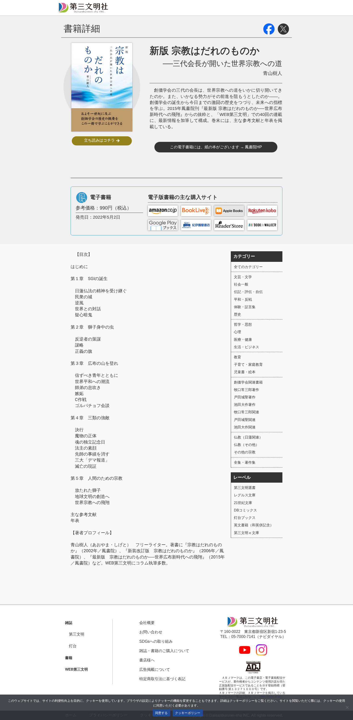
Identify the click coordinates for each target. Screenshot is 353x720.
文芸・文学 (243, 277)
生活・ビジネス (246, 347)
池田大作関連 (245, 427)
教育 (237, 357)
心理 (237, 332)
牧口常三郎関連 (246, 412)
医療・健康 (243, 339)
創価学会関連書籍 (248, 382)
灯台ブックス (245, 518)
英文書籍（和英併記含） (254, 525)
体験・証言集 (245, 307)
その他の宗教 (245, 452)
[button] (66, 623)
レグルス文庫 (245, 495)
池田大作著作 (245, 404)
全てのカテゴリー (248, 267)
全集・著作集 (245, 462)
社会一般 (241, 284)
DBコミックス (245, 510)
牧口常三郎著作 (246, 390)
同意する (161, 713)
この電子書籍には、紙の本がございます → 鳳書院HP (216, 147)
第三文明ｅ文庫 (246, 533)
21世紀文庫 (243, 503)
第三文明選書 (245, 488)
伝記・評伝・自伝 (248, 292)
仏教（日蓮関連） (248, 437)
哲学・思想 (243, 324)
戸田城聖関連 (245, 420)
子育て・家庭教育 (248, 364)
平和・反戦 (243, 299)
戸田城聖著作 (245, 397)
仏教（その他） (246, 445)
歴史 (237, 314)
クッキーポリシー (188, 713)
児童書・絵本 (245, 372)
